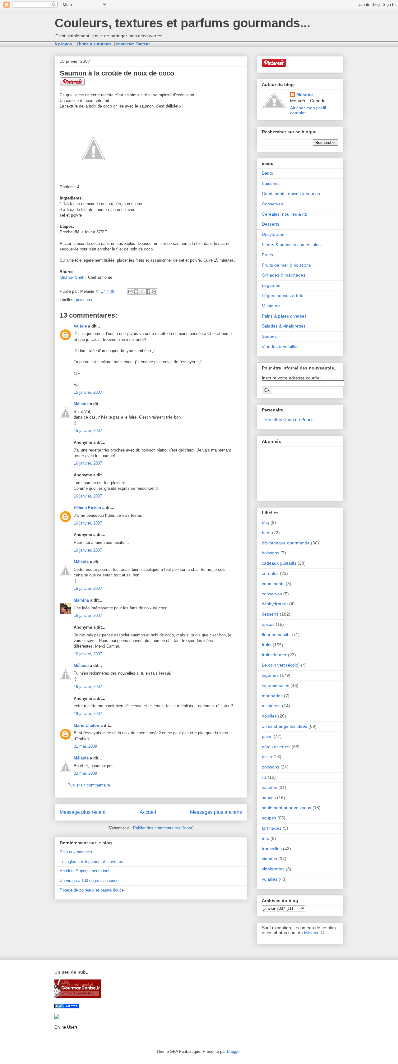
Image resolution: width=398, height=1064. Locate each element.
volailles (269, 879)
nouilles (269, 715)
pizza (267, 756)
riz (264, 777)
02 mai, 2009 (85, 773)
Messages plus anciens (216, 812)
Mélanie (81, 403)
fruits (266, 644)
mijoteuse (271, 705)
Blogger (233, 1051)
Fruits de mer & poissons (286, 265)
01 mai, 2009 (85, 746)
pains (267, 736)
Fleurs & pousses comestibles (291, 244)
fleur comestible (277, 634)
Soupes (269, 336)
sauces (269, 797)
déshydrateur (275, 603)
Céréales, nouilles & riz (284, 214)
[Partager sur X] (142, 291)
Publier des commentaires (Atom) (163, 828)
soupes (269, 817)
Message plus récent (82, 812)
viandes (269, 858)
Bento (267, 173)
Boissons (271, 183)
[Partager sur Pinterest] (154, 291)
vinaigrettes (273, 868)
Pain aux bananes (76, 852)
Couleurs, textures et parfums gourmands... (182, 23)
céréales (270, 573)
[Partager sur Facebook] (148, 291)
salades (269, 787)
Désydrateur (274, 234)
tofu (265, 838)
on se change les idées (284, 726)
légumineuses (275, 685)
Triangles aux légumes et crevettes (91, 861)
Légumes (271, 285)
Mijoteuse (271, 305)
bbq (265, 522)
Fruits (267, 254)
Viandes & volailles (280, 346)
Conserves (272, 203)
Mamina (81, 600)
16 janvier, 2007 (88, 463)
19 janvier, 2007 (88, 713)
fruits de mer (274, 654)
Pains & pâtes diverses (284, 316)
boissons (270, 552)
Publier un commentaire (88, 785)
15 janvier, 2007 (88, 392)
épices (268, 624)
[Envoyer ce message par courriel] (130, 291)
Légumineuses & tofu (282, 295)
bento (267, 532)
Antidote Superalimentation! (84, 871)
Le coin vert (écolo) (281, 665)
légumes (270, 675)
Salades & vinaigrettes (284, 325)
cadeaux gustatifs (279, 563)
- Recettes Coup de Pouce (288, 419)
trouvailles (272, 848)
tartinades (271, 828)
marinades (272, 695)
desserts (270, 614)
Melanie (312, 932)
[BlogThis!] (136, 291)
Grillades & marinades (283, 275)
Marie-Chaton (86, 725)
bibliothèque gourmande (286, 542)
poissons (84, 299)
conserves (272, 593)
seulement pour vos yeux (286, 807)
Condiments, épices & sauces (291, 193)
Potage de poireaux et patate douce (92, 890)
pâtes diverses (276, 746)
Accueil (148, 812)
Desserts (270, 224)
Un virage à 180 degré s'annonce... (91, 880)
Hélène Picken (87, 507)
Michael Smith (73, 277)
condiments (273, 583)
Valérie (80, 326)
